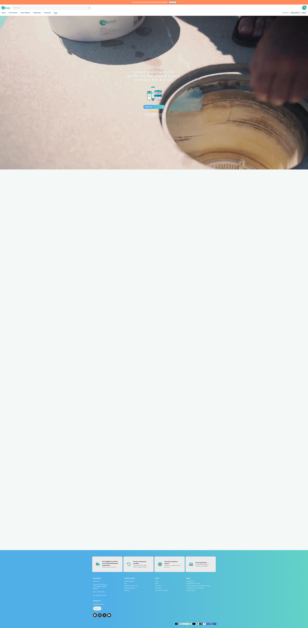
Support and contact (131, 586)
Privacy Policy (190, 590)
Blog (156, 581)
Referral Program (129, 588)
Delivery (126, 590)
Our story (158, 588)
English (304, 12)
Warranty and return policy (194, 588)
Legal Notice (190, 581)
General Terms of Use (193, 583)
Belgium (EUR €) (295, 12)
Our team (158, 586)
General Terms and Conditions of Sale (198, 586)
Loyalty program (129, 581)
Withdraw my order (161, 590)
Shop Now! (172, 2)
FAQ (125, 583)
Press (157, 583)
